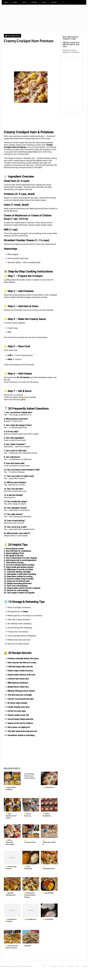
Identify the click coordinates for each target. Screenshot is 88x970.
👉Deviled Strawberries (47, 815)
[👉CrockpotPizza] (49, 778)
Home (6, 2)
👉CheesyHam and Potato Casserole (12, 947)
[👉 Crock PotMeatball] (30, 857)
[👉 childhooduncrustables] (49, 831)
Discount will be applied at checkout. (71, 51)
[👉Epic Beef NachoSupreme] (12, 884)
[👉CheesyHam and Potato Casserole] (12, 936)
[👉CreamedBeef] (49, 910)
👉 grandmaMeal (48, 893)
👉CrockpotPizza (48, 787)
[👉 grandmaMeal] (49, 884)
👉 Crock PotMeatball (28, 868)
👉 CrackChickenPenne (49, 868)
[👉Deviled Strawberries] (49, 805)
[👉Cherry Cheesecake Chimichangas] (12, 831)
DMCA (78, 966)
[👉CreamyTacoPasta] (30, 831)
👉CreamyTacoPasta (30, 841)
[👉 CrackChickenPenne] (49, 857)
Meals (15, 2)
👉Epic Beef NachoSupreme (11, 894)
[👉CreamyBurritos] (30, 910)
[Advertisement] (44, 19)
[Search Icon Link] (62, 2)
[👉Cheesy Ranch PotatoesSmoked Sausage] (30, 884)
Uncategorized (13, 36)
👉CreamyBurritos (30, 919)
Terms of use (70, 966)
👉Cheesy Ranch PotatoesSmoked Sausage (29, 895)
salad (44, 2)
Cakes (24, 2)
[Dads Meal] (30, 936)
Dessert (34, 2)
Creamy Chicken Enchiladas (11, 788)
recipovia (29, 966)
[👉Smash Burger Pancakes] (12, 857)
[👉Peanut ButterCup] (30, 805)
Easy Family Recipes (5, 966)
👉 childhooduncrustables (49, 842)
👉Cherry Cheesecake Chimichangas (10, 842)
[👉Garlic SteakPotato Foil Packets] (12, 805)
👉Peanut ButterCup (27, 815)
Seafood (54, 2)
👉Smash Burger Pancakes (11, 868)
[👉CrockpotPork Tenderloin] (12, 910)
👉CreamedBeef (48, 919)
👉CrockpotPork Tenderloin (11, 920)
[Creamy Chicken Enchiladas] (12, 778)
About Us (61, 966)
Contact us (85, 966)
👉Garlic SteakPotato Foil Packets (11, 816)
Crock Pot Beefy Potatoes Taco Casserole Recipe (29, 776)
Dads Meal (27, 946)
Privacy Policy (53, 966)
